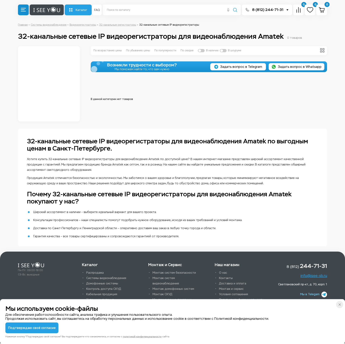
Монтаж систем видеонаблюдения (166, 280)
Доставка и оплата (232, 283)
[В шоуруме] (223, 50)
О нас (223, 272)
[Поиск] (235, 10)
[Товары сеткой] (322, 50)
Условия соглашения (233, 294)
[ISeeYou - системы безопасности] (31, 265)
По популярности (165, 50)
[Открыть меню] (23, 9)
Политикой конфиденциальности (241, 319)
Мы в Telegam (309, 294)
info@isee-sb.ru (313, 275)
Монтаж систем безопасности (174, 272)
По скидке (187, 50)
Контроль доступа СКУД (103, 289)
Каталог (81, 10)
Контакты (226, 278)
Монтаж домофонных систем (173, 289)
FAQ (97, 10)
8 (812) (307, 266)
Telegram (241, 67)
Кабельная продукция (101, 294)
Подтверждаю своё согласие (32, 328)
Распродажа (95, 272)
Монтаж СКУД (162, 294)
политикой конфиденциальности (142, 336)
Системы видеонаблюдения (106, 278)
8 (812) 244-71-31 (267, 10)
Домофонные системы (102, 283)
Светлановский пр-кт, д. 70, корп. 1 (302, 284)
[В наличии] (201, 50)
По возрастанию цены (107, 50)
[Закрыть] (339, 304)
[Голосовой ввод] (228, 10)
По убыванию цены (138, 50)
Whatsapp (299, 67)
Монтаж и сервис (231, 289)
